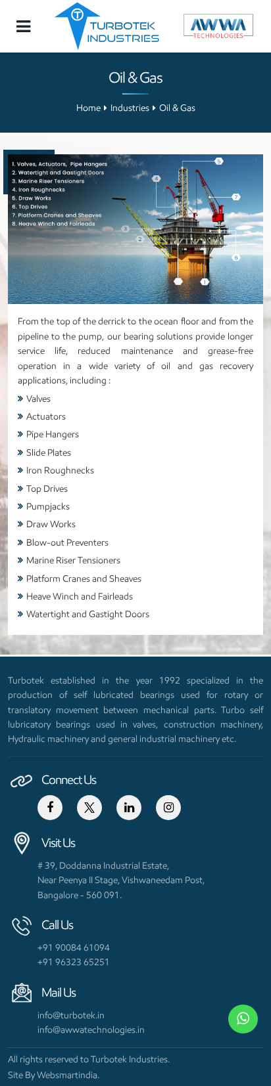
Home (88, 108)
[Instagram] (168, 807)
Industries (130, 108)
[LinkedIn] (128, 807)
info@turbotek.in (71, 1015)
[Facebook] (49, 807)
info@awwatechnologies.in (91, 1029)
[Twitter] (89, 807)
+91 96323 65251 (73, 962)
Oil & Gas (177, 108)
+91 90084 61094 (73, 947)
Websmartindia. (68, 1075)
